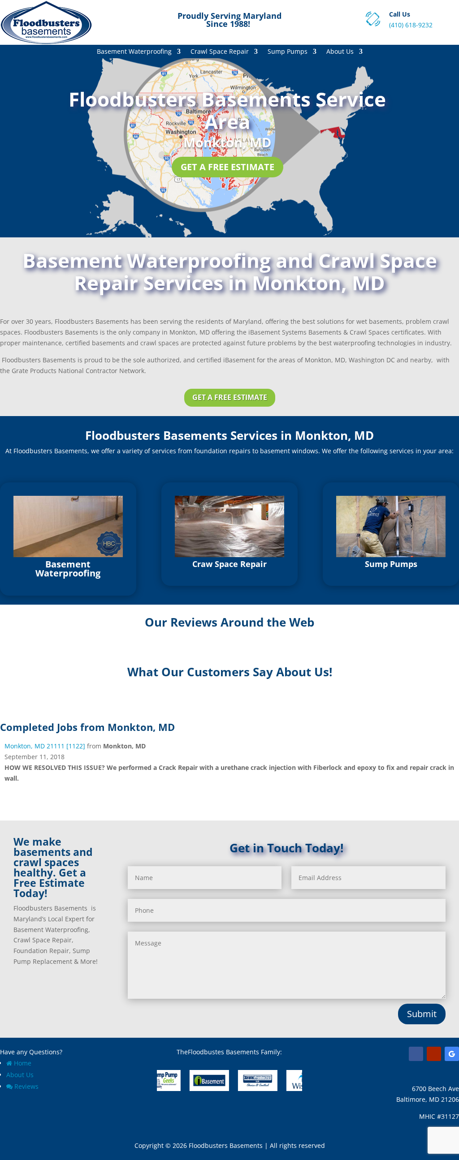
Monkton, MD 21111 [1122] (44, 746)
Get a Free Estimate (227, 167)
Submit (422, 1014)
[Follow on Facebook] (416, 1054)
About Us (340, 52)
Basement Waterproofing (134, 52)
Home (22, 1063)
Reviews (26, 1086)
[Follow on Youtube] (434, 1054)
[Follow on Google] (452, 1054)
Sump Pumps (287, 52)
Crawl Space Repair (220, 52)
